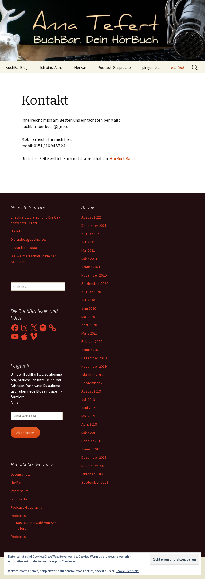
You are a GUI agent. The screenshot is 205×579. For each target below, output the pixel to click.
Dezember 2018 (94, 457)
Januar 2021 (90, 267)
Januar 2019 (90, 449)
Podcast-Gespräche (114, 67)
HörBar (80, 67)
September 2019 (94, 382)
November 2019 (94, 366)
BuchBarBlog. (17, 67)
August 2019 (91, 391)
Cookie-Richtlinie (127, 571)
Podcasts (18, 515)
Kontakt (177, 67)
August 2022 (91, 217)
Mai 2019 (88, 416)
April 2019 (89, 424)
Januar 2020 (90, 349)
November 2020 (94, 275)
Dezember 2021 (94, 225)
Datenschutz (21, 474)
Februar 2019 (91, 440)
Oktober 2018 (92, 474)
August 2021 (91, 233)
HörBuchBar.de (123, 158)
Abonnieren (25, 432)
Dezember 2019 (94, 358)
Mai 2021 (88, 250)
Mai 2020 (88, 316)
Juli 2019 (88, 399)
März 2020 (89, 333)
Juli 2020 (88, 300)
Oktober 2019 (92, 374)
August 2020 (91, 291)
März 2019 (89, 432)
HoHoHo (17, 231)
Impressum (20, 490)
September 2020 (94, 283)
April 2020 (89, 324)
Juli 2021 (88, 242)
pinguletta (151, 67)
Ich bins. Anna (51, 67)
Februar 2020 (91, 341)
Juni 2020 (88, 308)
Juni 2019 (88, 407)
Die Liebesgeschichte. (28, 239)
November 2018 (94, 465)
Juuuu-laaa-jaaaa (24, 247)
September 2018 (94, 482)
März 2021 (89, 258)
